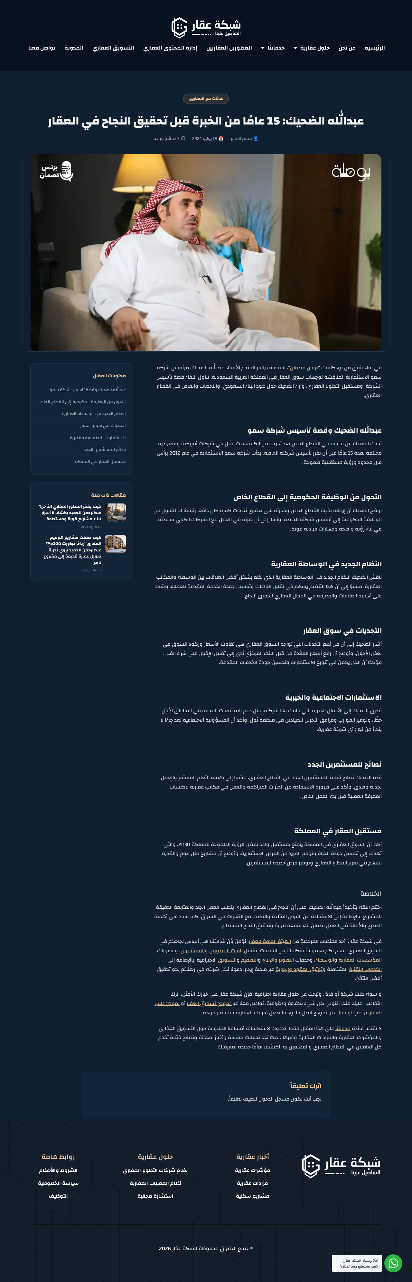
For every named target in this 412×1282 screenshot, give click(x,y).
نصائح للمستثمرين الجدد (105, 450)
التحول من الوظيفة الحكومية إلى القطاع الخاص (82, 402)
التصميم (249, 960)
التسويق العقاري (113, 48)
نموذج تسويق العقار (209, 1003)
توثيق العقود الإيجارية (299, 969)
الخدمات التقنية (365, 969)
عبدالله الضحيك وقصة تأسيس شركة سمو (88, 390)
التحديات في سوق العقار (103, 425)
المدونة (73, 48)
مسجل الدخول (273, 1099)
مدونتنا (343, 1028)
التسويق (227, 960)
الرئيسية (375, 48)
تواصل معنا (41, 48)
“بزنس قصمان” (304, 368)
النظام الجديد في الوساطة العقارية (94, 414)
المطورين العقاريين (229, 48)
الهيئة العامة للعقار (270, 941)
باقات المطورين (226, 950)
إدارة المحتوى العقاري (170, 48)
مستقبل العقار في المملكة (100, 461)
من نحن (347, 48)
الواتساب (344, 1013)
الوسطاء (324, 960)
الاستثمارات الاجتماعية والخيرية (98, 438)
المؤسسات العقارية (360, 960)
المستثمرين (193, 950)
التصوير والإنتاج (278, 960)
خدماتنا (276, 48)
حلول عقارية (315, 48)
